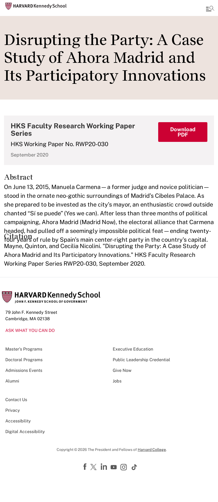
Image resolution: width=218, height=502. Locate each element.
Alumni (12, 381)
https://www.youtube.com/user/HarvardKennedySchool (114, 467)
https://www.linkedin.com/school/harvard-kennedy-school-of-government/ (104, 467)
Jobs (117, 381)
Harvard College (152, 449)
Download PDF (182, 132)
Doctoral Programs (24, 359)
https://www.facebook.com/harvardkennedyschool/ (86, 467)
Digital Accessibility (25, 431)
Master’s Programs (23, 349)
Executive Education (133, 349)
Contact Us (16, 399)
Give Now (122, 370)
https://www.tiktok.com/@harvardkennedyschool (135, 467)
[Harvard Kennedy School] (35, 6)
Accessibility (18, 420)
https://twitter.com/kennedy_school (94, 467)
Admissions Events (23, 370)
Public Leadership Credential (141, 359)
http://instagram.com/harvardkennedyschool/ (124, 467)
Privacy (12, 410)
